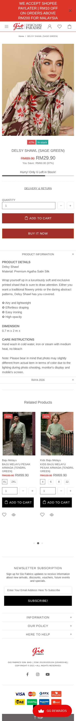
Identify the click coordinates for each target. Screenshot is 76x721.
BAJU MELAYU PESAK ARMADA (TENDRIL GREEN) (16, 468)
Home (21, 36)
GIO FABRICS (27, 26)
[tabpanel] (19, 470)
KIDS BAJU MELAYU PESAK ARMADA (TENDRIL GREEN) (57, 468)
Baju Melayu (9, 460)
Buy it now (38, 233)
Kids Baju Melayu (50, 460)
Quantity (8, 199)
